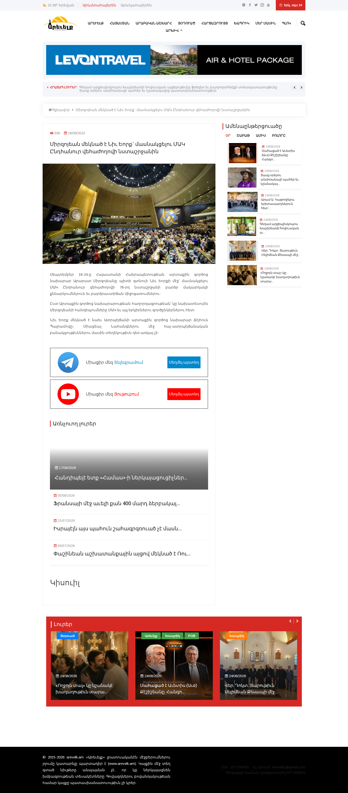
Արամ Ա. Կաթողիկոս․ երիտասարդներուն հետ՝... (278, 204)
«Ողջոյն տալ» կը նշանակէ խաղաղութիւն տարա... (280, 277)
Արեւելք (96, 23)
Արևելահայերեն (136, 5)
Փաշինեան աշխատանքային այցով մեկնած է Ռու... (122, 554)
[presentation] (294, 87)
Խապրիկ (241, 23)
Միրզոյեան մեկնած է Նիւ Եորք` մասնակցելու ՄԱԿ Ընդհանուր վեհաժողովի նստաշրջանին (163, 110)
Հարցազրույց (214, 23)
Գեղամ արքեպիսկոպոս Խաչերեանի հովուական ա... (279, 228)
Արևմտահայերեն (99, 5)
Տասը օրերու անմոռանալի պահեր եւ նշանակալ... (280, 179)
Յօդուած (186, 23)
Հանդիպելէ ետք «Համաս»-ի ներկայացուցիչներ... (121, 478)
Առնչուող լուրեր (74, 424)
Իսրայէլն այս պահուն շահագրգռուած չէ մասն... (118, 528)
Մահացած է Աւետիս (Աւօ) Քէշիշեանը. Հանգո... (278, 155)
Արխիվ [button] (172, 30)
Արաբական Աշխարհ (154, 23)
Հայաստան (119, 23)
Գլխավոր (61, 110)
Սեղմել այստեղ (184, 362)
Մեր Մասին (265, 23)
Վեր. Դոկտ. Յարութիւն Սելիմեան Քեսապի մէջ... (280, 252)
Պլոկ (286, 23)
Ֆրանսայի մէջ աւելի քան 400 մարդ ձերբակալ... (117, 503)
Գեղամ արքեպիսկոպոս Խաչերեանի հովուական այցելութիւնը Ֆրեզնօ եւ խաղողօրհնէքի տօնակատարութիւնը (178, 87)
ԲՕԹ (191, 636)
